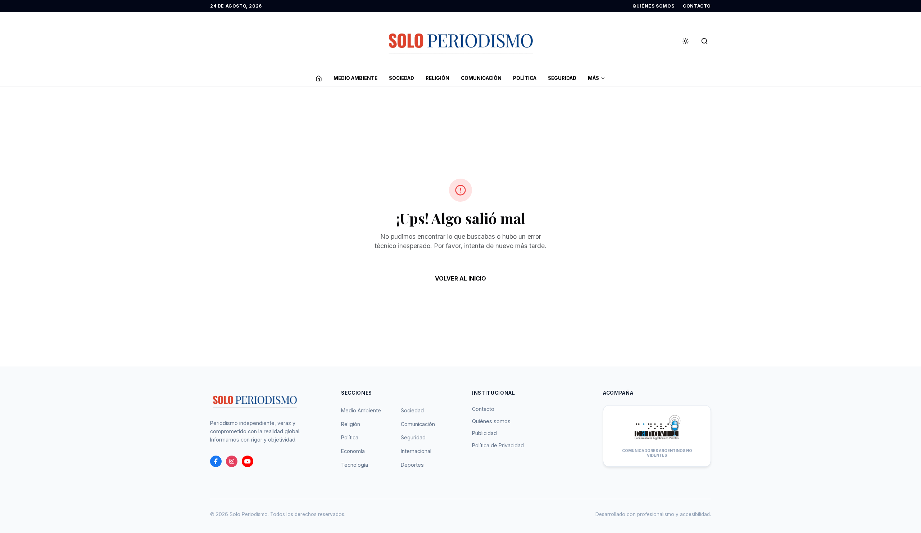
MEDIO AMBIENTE (355, 78)
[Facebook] (216, 461)
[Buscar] (704, 41)
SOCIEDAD (401, 78)
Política (349, 437)
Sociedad (412, 410)
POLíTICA (524, 78)
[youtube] (247, 461)
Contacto (483, 409)
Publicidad (484, 433)
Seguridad (413, 437)
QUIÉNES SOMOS (653, 6)
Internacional (416, 451)
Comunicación (418, 424)
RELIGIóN (437, 78)
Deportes (412, 465)
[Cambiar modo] (685, 41)
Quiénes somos (491, 421)
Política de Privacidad (498, 445)
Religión (350, 424)
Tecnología (354, 465)
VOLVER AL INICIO (460, 278)
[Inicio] (319, 78)
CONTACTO (697, 6)
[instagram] (231, 461)
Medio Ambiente (361, 410)
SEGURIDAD (562, 78)
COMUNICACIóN (481, 78)
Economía (353, 451)
